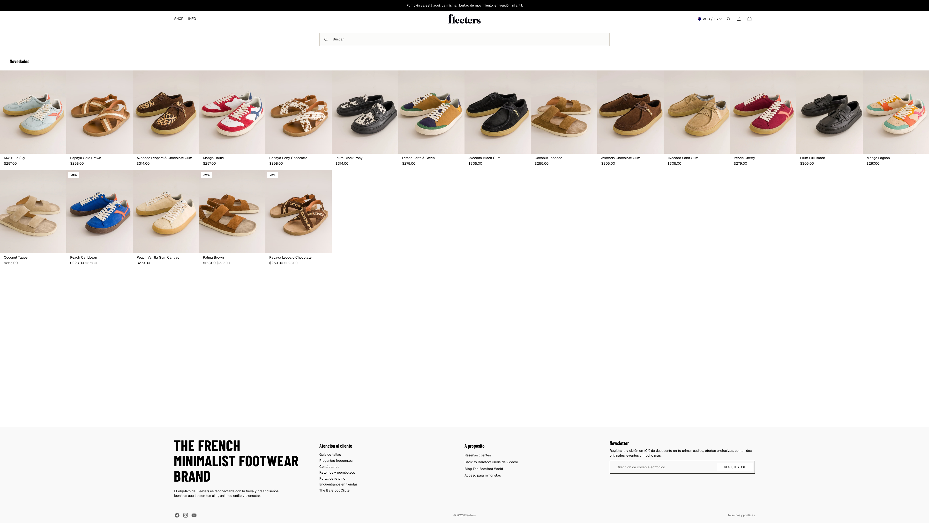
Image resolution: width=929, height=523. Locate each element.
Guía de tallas (330, 454)
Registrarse (735, 467)
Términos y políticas (741, 515)
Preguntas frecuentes (335, 460)
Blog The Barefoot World (483, 469)
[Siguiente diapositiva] (59, 112)
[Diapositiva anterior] (7, 112)
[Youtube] (194, 515)
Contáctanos (329, 466)
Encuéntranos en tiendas (338, 484)
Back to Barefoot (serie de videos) (491, 462)
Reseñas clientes (477, 455)
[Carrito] (749, 19)
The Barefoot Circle (334, 490)
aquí (436, 5)
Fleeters (470, 515)
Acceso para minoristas (482, 475)
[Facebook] (177, 515)
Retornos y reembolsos (337, 472)
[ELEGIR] (58, 146)
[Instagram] (185, 515)
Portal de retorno (332, 478)
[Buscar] (728, 19)
